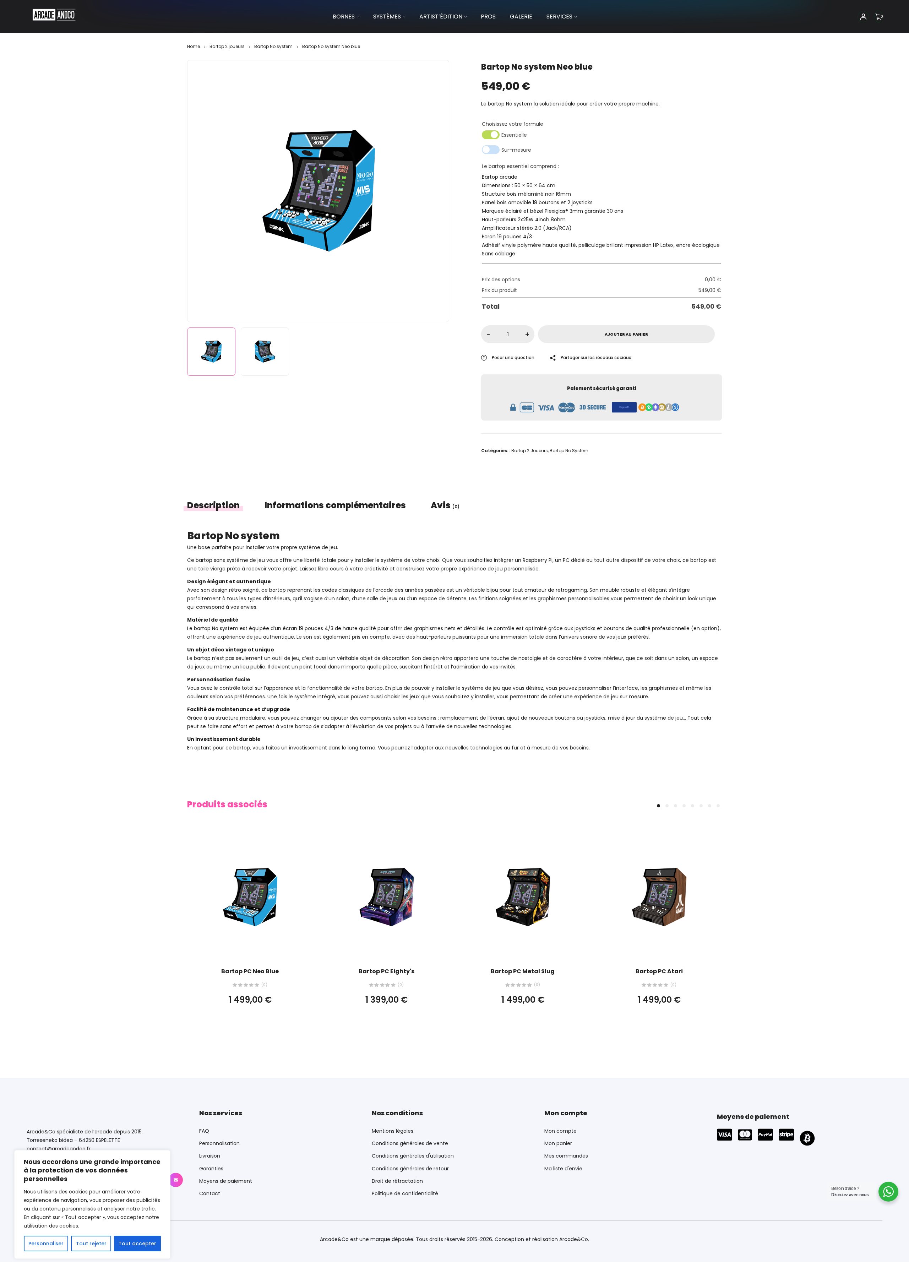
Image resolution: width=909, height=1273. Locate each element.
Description (213, 505)
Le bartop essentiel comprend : (520, 166)
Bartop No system (273, 46)
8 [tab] (718, 805)
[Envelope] (176, 1180)
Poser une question (513, 357)
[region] (92, 1204)
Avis (445, 505)
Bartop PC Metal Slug (523, 971)
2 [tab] (667, 805)
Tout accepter (137, 1243)
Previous (200, 189)
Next (435, 189)
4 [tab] (684, 805)
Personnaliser (46, 1243)
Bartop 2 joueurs (227, 46)
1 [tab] (658, 805)
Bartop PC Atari (659, 971)
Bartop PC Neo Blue (250, 971)
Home (193, 46)
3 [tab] (675, 805)
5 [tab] (692, 805)
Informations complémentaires (335, 505)
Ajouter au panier (626, 334)
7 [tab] (709, 805)
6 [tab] (701, 805)
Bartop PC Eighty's (386, 971)
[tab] (219, 505)
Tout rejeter (91, 1243)
